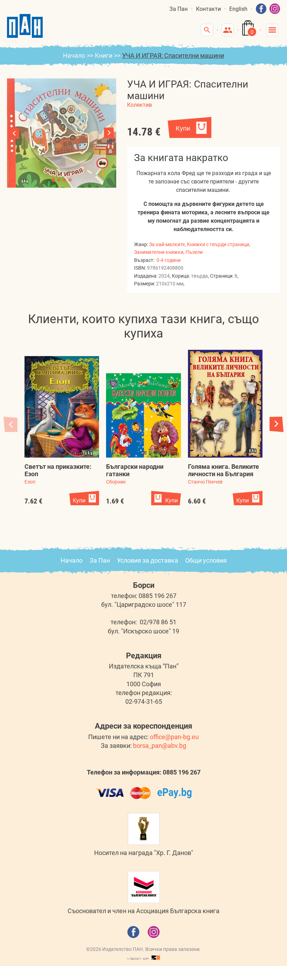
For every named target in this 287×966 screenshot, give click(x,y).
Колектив (139, 105)
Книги (103, 55)
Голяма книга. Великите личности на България (223, 470)
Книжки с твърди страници (218, 244)
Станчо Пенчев (205, 482)
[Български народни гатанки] (143, 415)
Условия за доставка (147, 560)
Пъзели (194, 252)
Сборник (116, 482)
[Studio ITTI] (143, 958)
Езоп (29, 482)
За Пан (178, 9)
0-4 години (168, 260)
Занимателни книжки (158, 252)
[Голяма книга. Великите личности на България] (225, 404)
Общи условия (206, 560)
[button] (109, 133)
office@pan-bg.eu (174, 737)
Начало (74, 55)
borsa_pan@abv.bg (159, 745)
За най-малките (167, 244)
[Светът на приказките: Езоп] (61, 407)
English (238, 9)
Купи (183, 128)
